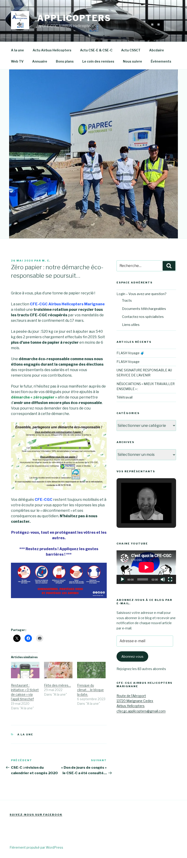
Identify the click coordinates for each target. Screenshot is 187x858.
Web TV (17, 61)
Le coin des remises (98, 61)
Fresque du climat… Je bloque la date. (90, 689)
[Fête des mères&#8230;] (58, 670)
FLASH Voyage (128, 362)
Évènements (161, 61)
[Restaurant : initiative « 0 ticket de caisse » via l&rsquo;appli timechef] (25, 670)
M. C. (46, 260)
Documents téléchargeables (144, 309)
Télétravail (124, 397)
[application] (146, 567)
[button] (136, 511)
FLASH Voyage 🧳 (130, 353)
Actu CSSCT (130, 50)
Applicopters (74, 18)
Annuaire (39, 61)
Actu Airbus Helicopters (52, 50)
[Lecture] (122, 579)
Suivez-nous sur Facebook (36, 814)
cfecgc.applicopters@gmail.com (141, 711)
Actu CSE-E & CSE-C (96, 50)
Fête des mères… (57, 685)
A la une (17, 50)
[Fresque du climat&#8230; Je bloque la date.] (91, 670)
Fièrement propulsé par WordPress (36, 847)
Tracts (127, 300)
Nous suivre (132, 61)
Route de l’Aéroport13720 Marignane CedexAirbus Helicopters (135, 701)
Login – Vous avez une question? (141, 294)
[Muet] (163, 579)
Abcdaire (156, 50)
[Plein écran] (170, 579)
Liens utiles (131, 325)
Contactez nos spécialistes (143, 317)
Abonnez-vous (132, 656)
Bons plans (65, 61)
